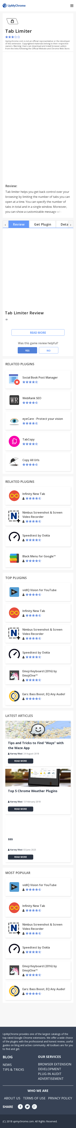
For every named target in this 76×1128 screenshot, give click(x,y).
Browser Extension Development (54, 1066)
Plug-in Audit (50, 1074)
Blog (8, 1057)
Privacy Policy (60, 1098)
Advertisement (51, 1078)
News (7, 1065)
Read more (38, 333)
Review (19, 224)
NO (49, 350)
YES (27, 350)
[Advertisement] (35, 79)
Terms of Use (34, 1098)
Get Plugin (42, 224)
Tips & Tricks (13, 1069)
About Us (12, 1098)
